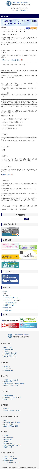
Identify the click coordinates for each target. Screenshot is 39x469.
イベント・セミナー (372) (12, 300)
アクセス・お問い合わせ (20, 10)
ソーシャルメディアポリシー (12, 462)
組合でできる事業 (8, 424)
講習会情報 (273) (11, 302)
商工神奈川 (7, 366)
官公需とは (7, 408)
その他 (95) (8, 295)
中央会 (28, 28)
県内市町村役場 (8, 443)
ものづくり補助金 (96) (11, 297)
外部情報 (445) (7, 307)
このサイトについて (9, 456)
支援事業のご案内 (8, 349)
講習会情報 (34, 28)
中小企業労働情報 (8, 437)
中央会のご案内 (8, 347)
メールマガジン (8, 368)
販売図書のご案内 (8, 370)
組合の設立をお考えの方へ (11, 385)
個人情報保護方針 (8, 460)
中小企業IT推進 (8, 439)
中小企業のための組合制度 (11, 380)
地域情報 (6, 441)
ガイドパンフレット (9, 399)
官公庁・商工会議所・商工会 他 (12, 445)
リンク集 (6, 435)
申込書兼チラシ (6, 174)
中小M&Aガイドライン (10, 355)
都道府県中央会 (8, 447)
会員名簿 (6, 351)
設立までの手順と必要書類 (11, 426)
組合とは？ (7, 420)
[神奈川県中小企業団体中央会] (19, 6)
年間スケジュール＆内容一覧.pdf (11, 60)
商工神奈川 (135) (10, 305)
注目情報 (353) (7, 310)
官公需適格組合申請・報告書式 (12, 397)
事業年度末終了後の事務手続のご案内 (14, 383)
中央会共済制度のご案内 (10, 353)
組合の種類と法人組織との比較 (12, 422)
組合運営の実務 (8, 382)
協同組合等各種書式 (9, 395)
